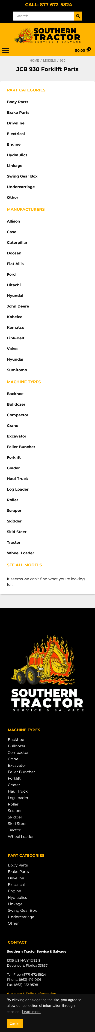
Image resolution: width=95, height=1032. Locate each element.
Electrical (16, 134)
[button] (5, 50)
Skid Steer (17, 532)
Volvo (12, 349)
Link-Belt (15, 338)
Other (12, 197)
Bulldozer (16, 404)
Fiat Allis (15, 264)
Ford (11, 274)
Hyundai (15, 295)
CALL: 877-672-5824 (48, 4)
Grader (13, 468)
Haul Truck (17, 479)
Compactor (17, 415)
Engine (14, 144)
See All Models (24, 565)
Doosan (14, 253)
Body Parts (17, 102)
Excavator (16, 436)
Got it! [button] (15, 1024)
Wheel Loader (20, 553)
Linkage (14, 165)
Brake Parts (18, 112)
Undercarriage (21, 187)
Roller (12, 500)
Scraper (14, 510)
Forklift (14, 457)
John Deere (18, 306)
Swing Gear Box (22, 176)
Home (34, 60)
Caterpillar (17, 242)
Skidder (14, 521)
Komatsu (15, 327)
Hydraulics (17, 155)
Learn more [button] (31, 1012)
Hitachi (14, 285)
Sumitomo (17, 370)
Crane (12, 425)
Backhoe (15, 394)
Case (11, 232)
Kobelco (14, 317)
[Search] (78, 16)
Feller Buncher (21, 447)
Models (49, 60)
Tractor (14, 542)
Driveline (15, 123)
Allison (13, 221)
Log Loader (18, 489)
